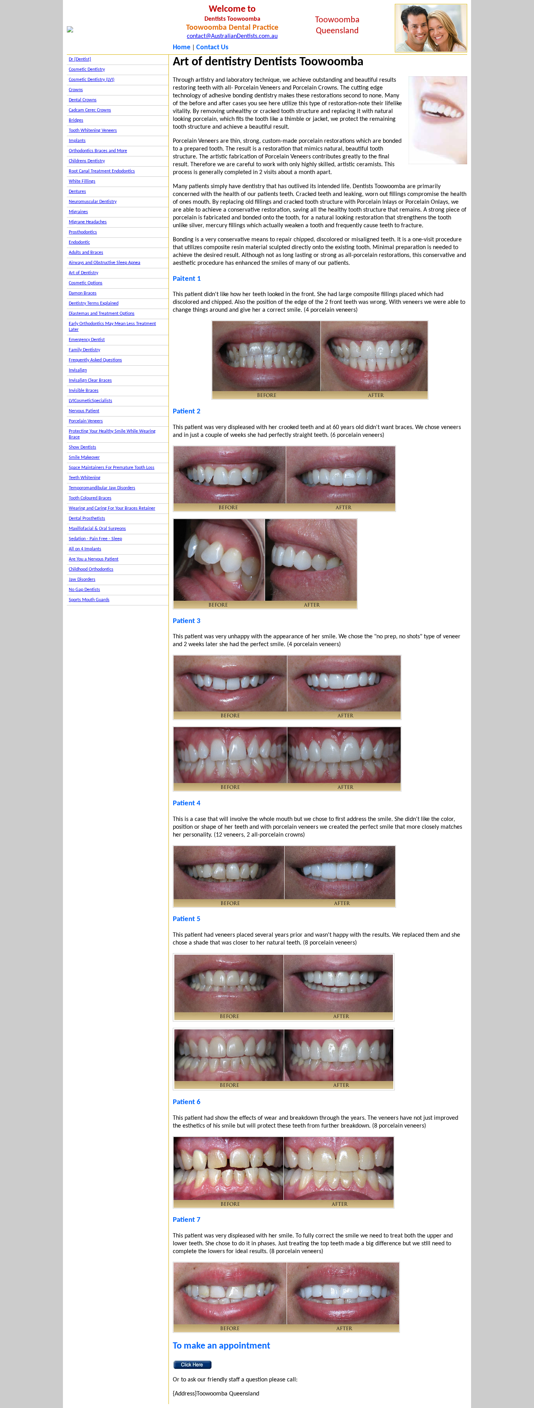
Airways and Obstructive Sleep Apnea (104, 262)
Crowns (76, 90)
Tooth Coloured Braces (90, 498)
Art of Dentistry (83, 273)
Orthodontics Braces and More (98, 151)
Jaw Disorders (82, 579)
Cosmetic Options (85, 283)
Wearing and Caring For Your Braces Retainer (112, 508)
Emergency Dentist (87, 340)
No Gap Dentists (84, 589)
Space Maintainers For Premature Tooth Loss (111, 467)
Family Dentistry (84, 350)
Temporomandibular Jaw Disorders (102, 488)
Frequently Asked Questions (95, 360)
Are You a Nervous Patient (93, 559)
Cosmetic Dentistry (87, 69)
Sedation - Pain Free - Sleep (95, 539)
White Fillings (82, 181)
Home (181, 47)
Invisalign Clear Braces (90, 380)
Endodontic (79, 242)
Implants (77, 140)
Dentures (77, 191)
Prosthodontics (83, 232)
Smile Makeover (84, 457)
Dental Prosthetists (87, 518)
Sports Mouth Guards (89, 600)
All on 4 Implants (85, 549)
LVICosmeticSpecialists (90, 401)
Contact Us (212, 47)
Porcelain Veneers (86, 421)
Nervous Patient (84, 411)
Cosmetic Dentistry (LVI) (92, 79)
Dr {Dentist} (80, 59)
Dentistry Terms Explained (93, 303)
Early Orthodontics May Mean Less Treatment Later (112, 326)
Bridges (76, 120)
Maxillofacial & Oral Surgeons (97, 528)
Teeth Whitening (84, 478)
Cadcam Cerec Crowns (90, 110)
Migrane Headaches (88, 222)
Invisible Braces (84, 390)
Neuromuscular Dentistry (92, 201)
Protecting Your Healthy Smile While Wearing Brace (112, 434)
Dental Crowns (83, 100)
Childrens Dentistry (87, 161)
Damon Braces (83, 293)
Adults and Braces (86, 252)
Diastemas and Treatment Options (101, 313)
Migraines (78, 212)
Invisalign (78, 370)
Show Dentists (82, 447)
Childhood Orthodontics (91, 569)
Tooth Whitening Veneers (93, 130)
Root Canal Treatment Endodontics (102, 171)
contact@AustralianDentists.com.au (232, 36)
